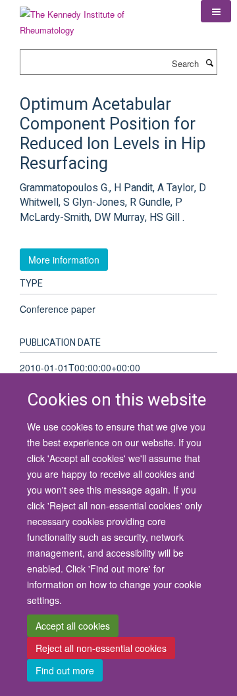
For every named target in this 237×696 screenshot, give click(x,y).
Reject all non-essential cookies (101, 648)
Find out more (65, 670)
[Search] (209, 62)
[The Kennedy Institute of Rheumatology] (100, 17)
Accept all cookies (73, 625)
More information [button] (63, 259)
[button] (216, 11)
